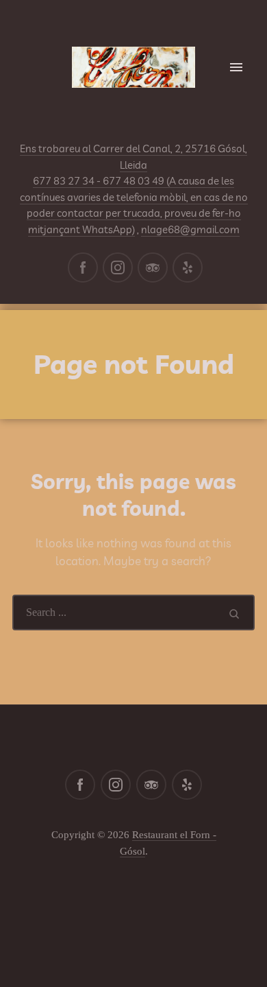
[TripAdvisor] (153, 267)
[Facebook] (83, 267)
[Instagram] (118, 267)
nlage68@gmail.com (190, 229)
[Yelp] (188, 267)
